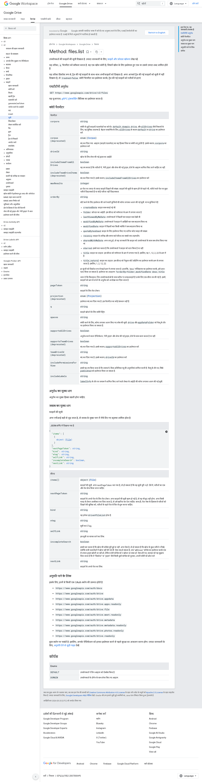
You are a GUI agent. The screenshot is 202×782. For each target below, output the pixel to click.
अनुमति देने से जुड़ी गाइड (64, 645)
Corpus (91, 138)
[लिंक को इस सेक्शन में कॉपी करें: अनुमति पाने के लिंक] (74, 576)
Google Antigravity (157, 737)
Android (152, 719)
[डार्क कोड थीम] (166, 431)
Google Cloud (155, 742)
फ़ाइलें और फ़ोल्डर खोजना (119, 59)
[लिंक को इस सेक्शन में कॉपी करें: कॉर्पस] (61, 657)
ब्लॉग (98, 719)
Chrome (153, 723)
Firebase (153, 728)
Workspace (29, 4)
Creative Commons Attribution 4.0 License (107, 692)
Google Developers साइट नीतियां (79, 695)
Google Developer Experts (55, 728)
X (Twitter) (101, 737)
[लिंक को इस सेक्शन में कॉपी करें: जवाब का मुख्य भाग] (73, 406)
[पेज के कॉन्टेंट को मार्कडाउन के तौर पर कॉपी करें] (96, 51)
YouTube (100, 742)
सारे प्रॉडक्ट (148, 764)
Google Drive (65, 3)
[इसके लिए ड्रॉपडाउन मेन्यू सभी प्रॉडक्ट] (90, 3)
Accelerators (49, 733)
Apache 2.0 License (154, 692)
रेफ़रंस (32, 19)
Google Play (154, 747)
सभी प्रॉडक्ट (82, 3)
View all (152, 752)
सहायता (69, 19)
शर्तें (44, 776)
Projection (94, 296)
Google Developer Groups (55, 723)
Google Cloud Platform (127, 764)
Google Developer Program (55, 719)
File (68, 439)
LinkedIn (100, 733)
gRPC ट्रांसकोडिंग (69, 98)
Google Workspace (67, 44)
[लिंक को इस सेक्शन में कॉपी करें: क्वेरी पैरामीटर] (67, 107)
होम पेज (50, 3)
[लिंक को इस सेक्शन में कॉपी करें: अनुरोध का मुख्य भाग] (75, 391)
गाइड (23, 19)
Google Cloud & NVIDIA (53, 737)
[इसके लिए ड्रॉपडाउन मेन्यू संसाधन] (106, 3)
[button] (19, 41)
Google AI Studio (156, 733)
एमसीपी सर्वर (46, 19)
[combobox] (150, 3)
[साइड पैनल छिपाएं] (36, 777)
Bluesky (100, 723)
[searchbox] (20, 28)
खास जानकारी (9, 19)
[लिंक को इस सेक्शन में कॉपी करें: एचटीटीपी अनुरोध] (71, 87)
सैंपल (58, 19)
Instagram (101, 728)
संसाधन (100, 3)
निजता (51, 776)
